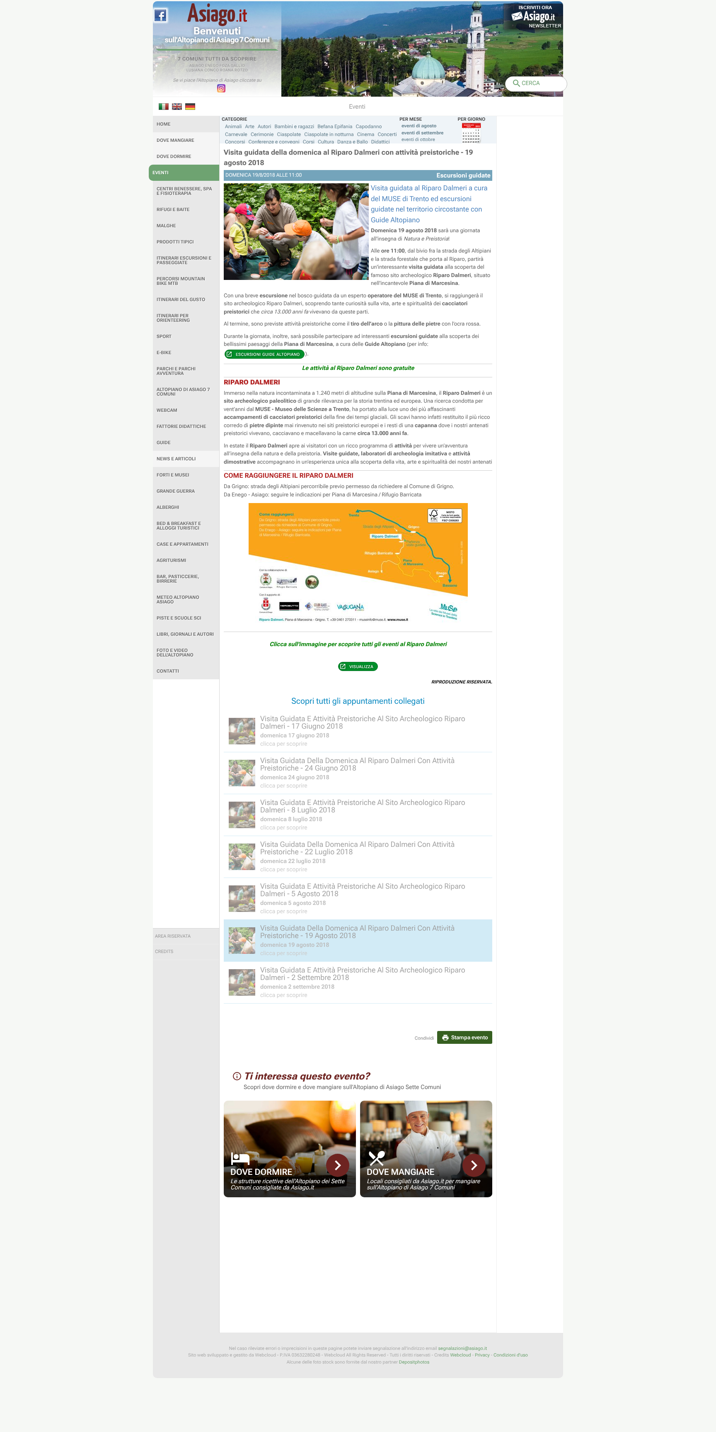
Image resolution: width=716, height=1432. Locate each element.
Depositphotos (414, 1362)
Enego (212, 66)
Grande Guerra (176, 491)
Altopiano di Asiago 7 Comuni (183, 392)
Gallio (238, 66)
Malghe (166, 226)
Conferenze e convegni (274, 142)
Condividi (424, 1038)
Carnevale (236, 134)
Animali (233, 126)
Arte (250, 126)
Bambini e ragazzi (294, 126)
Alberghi (168, 507)
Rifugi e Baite (173, 209)
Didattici (380, 142)
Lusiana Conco (202, 70)
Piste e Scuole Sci (179, 618)
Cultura (326, 142)
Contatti (168, 671)
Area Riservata (173, 936)
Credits (164, 951)
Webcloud (460, 1355)
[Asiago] (217, 14)
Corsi (308, 142)
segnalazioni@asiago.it (462, 1348)
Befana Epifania (334, 126)
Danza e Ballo (352, 142)
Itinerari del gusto (181, 299)
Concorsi (235, 142)
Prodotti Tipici (175, 242)
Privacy (482, 1355)
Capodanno (369, 126)
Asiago (196, 66)
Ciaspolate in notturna (328, 134)
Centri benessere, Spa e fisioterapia (184, 191)
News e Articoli (176, 459)
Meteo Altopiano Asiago (178, 600)
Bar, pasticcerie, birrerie (178, 579)
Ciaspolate (289, 134)
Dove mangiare (175, 140)
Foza (225, 66)
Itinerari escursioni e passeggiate (184, 260)
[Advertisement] (186, 803)
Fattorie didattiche (181, 426)
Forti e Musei (173, 475)
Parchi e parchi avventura (176, 371)
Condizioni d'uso (510, 1355)
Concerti (387, 134)
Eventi (160, 172)
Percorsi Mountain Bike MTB (181, 281)
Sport (164, 336)
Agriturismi (171, 560)
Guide (164, 442)
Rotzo (241, 70)
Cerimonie (262, 134)
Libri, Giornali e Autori (185, 634)
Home (163, 124)
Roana (227, 70)
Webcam (167, 410)
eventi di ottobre (418, 139)
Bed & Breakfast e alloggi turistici (179, 526)
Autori (264, 126)
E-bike (164, 352)
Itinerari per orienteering (173, 318)
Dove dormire (174, 156)
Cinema (366, 134)
